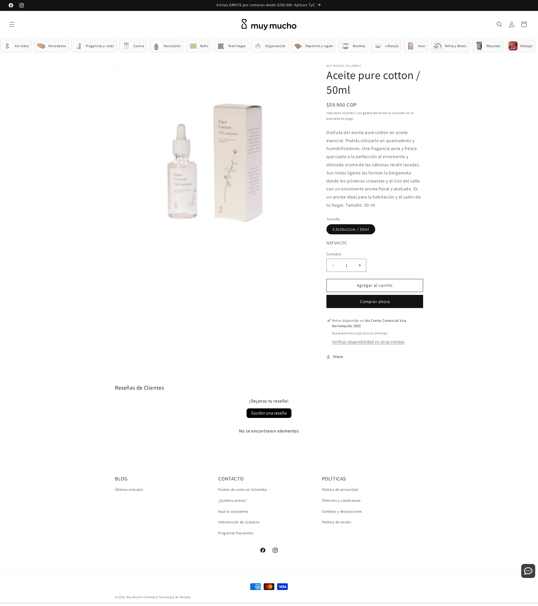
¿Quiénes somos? (232, 500)
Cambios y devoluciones (342, 511)
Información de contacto (238, 522)
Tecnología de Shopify (174, 597)
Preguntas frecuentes (235, 533)
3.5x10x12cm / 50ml (350, 229)
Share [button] (338, 356)
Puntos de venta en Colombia (242, 489)
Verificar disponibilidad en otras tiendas (368, 341)
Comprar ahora (375, 301)
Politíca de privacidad (340, 489)
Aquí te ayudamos (233, 511)
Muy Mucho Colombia (142, 597)
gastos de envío (375, 113)
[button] (12, 24)
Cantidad (333, 254)
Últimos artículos (129, 489)
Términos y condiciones (341, 500)
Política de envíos (336, 522)
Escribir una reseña (269, 413)
